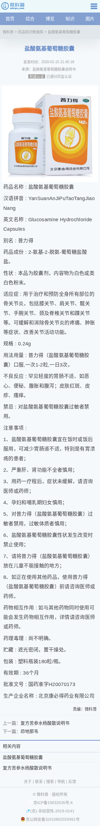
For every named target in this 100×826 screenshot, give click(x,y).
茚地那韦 (29, 731)
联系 (39, 781)
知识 (70, 18)
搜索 (50, 781)
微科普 (8, 32)
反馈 (72, 781)
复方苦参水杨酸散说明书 (45, 723)
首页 (10, 18)
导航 (94, 8)
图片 (90, 18)
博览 (50, 18)
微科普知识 (14, 8)
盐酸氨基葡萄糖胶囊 (64, 32)
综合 (30, 18)
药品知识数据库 (30, 32)
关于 (28, 781)
